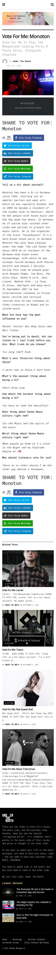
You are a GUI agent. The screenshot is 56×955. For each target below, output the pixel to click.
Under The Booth (22, 61)
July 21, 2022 (14, 65)
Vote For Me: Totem (12, 649)
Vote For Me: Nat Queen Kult (17, 709)
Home (4, 939)
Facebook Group (10, 942)
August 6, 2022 (29, 724)
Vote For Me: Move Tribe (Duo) (18, 769)
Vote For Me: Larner (12, 590)
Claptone (9, 584)
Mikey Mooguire (17, 948)
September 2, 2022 (30, 605)
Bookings (17, 939)
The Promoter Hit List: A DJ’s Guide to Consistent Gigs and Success (34, 891)
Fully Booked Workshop (36, 942)
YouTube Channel (36, 939)
